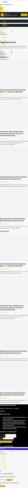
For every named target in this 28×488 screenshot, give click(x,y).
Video (4, 468)
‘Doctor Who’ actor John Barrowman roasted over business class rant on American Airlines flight (12, 133)
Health (4, 37)
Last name (2, 436)
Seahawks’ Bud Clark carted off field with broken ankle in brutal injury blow (14, 424)
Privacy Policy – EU (10, 408)
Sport (4, 462)
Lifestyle (5, 467)
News (4, 21)
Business (5, 458)
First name (2, 435)
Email (1, 438)
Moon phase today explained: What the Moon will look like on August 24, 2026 (14, 428)
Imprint (17, 408)
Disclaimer (2, 408)
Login (1, 9)
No (4, 486)
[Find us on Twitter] (0, 6)
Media (4, 40)
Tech (4, 460)
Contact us (5, 2)
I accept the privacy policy (8, 440)
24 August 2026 (4, 95)
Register (2, 8)
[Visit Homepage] (4, 11)
